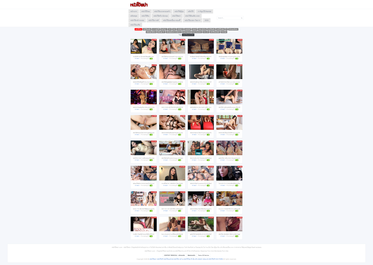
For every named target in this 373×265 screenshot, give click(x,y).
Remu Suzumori (196, 32)
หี (226, 29)
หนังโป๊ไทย (145, 11)
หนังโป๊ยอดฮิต (147, 29)
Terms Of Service (203, 255)
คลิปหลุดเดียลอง (233, 29)
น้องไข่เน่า (164, 29)
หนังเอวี (195, 29)
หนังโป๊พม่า (176, 16)
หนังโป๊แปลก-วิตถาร (192, 20)
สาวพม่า (137, 58)
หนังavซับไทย (202, 29)
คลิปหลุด (133, 16)
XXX (207, 20)
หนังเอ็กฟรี (188, 29)
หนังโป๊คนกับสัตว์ (215, 32)
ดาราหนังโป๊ (156, 29)
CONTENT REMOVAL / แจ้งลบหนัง (174, 255)
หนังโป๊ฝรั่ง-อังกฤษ (161, 16)
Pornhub (223, 32)
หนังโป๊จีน (145, 16)
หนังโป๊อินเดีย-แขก (192, 16)
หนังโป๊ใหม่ (138, 29)
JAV (170, 29)
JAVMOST (180, 29)
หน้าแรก (133, 11)
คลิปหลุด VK (161, 32)
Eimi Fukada (186, 32)
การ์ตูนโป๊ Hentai (204, 11)
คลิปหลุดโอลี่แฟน (151, 32)
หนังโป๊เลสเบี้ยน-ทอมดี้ (171, 20)
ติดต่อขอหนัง (191, 255)
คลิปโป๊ (190, 11)
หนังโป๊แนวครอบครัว (162, 11)
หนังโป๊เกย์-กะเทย (137, 20)
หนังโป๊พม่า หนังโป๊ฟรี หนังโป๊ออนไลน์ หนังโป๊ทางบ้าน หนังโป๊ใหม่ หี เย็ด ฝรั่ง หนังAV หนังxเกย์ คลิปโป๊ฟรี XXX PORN (186, 259)
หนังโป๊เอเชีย (135, 25)
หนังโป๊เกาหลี (154, 20)
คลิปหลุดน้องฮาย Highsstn (173, 32)
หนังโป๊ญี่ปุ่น (179, 11)
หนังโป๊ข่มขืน (211, 29)
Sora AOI (206, 32)
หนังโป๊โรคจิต (220, 29)
